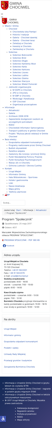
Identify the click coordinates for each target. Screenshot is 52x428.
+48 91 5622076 (17, 273)
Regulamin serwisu (25, 411)
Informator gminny (12, 335)
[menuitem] (12, 26)
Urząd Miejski (10, 329)
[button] (9, 245)
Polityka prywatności (26, 414)
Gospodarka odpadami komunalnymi (21, 341)
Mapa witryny (23, 420)
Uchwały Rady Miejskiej (15, 354)
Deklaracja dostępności (28, 408)
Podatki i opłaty (11, 348)
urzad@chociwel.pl (19, 276)
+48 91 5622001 (19, 270)
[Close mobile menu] (2, 16)
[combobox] (13, 203)
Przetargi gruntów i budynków (18, 360)
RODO (20, 417)
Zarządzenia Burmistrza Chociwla (19, 367)
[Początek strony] (47, 423)
